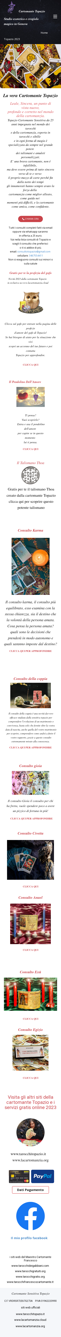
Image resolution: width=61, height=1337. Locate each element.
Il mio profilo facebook (29, 1238)
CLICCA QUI (30, 364)
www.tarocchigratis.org (30, 1276)
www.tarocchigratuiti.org (30, 1271)
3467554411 (36, 255)
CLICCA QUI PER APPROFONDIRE (30, 651)
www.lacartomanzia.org (30, 1159)
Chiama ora (31, 218)
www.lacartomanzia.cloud (30, 1319)
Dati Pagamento (30, 1190)
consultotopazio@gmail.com (33, 251)
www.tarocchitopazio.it (29, 1153)
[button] (7, 66)
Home (44, 32)
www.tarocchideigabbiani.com (30, 1265)
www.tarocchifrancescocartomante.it (30, 1282)
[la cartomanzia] (11, 7)
